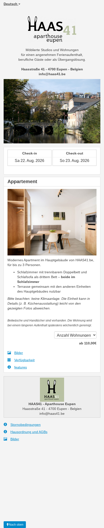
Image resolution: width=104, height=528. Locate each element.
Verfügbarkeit (24, 360)
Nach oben (16, 524)
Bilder (18, 353)
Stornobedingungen (25, 425)
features (20, 367)
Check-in (29, 153)
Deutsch (11, 4)
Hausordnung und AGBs (28, 432)
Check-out (74, 153)
